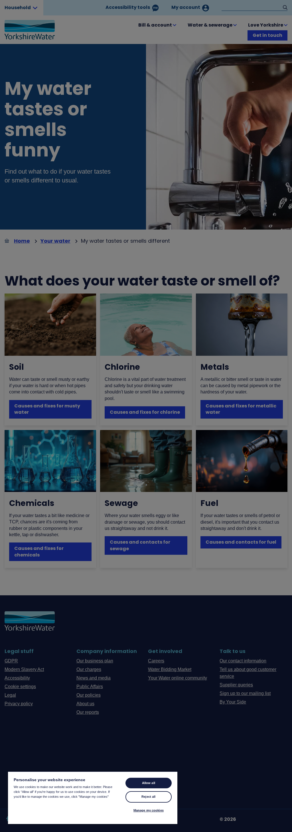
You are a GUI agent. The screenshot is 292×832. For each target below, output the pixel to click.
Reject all (148, 796)
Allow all (148, 783)
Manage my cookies (148, 810)
